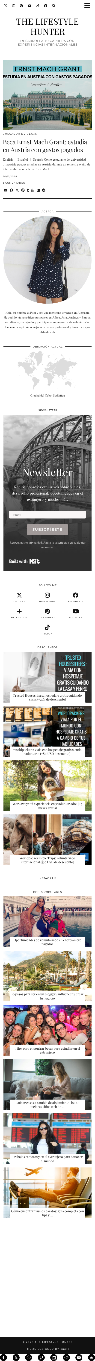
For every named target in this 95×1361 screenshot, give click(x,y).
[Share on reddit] (44, 190)
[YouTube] (30, 6)
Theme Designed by (47, 1348)
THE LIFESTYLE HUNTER (47, 26)
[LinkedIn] (53, 1357)
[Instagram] (13, 6)
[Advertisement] (47, 1280)
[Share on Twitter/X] (17, 190)
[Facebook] (46, 6)
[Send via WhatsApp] (33, 190)
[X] (16, 1357)
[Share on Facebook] (11, 190)
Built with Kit (24, 561)
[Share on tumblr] (28, 190)
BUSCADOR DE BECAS (20, 133)
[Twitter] (6, 6)
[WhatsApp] (28, 1357)
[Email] (78, 1357)
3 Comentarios (14, 182)
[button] (88, 6)
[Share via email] (6, 190)
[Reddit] (66, 1357)
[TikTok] (37, 6)
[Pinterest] (21, 6)
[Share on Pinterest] (23, 190)
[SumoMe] (91, 1357)
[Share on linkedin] (38, 190)
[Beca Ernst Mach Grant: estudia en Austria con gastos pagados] (47, 95)
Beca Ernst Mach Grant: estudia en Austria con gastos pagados (45, 145)
